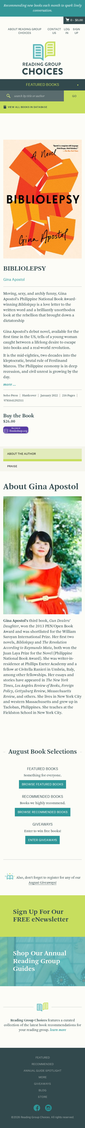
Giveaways (42, 1084)
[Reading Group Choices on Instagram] (48, 1107)
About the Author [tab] (21, 454)
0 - (76, 20)
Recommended (43, 1064)
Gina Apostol (14, 279)
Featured (43, 1057)
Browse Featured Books (42, 784)
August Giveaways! (42, 883)
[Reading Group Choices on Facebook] (37, 1107)
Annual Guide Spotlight (42, 1070)
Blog (42, 1090)
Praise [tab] (12, 466)
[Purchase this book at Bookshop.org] (15, 430)
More (43, 1077)
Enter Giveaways (42, 840)
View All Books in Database (28, 107)
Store (42, 1097)
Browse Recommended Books (43, 812)
